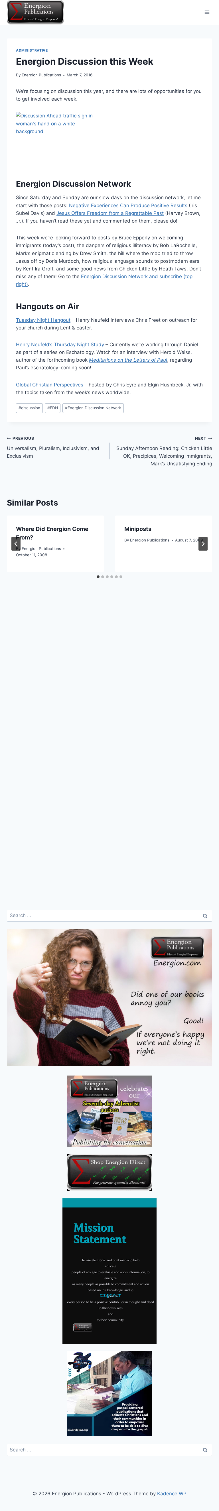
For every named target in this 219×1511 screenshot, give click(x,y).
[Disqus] (109, 681)
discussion (29, 408)
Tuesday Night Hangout (43, 320)
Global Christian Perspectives (49, 385)
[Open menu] (207, 12)
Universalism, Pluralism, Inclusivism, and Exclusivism (53, 447)
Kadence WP (171, 1493)
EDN (52, 408)
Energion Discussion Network (93, 408)
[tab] (98, 576)
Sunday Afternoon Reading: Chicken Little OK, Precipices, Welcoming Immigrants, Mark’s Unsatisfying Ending (164, 451)
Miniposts (137, 529)
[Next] (203, 544)
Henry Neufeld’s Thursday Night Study (60, 344)
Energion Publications (41, 75)
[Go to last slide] (16, 544)
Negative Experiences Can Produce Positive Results (128, 205)
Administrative (32, 50)
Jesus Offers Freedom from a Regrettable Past (110, 213)
